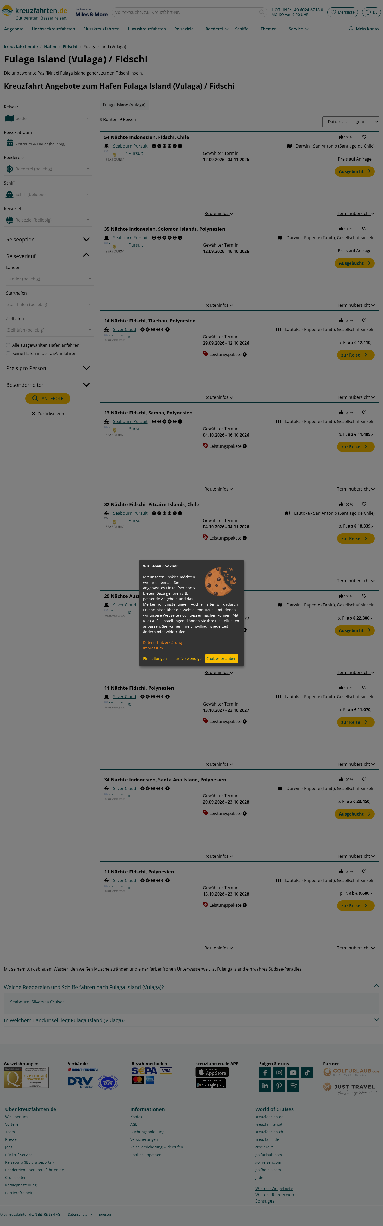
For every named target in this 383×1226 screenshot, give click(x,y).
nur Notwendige (187, 658)
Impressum (153, 647)
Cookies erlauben (221, 658)
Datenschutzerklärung (162, 642)
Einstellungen (155, 658)
